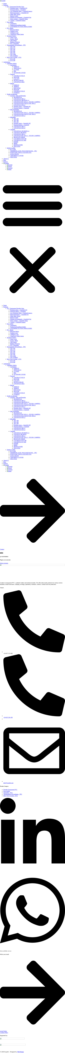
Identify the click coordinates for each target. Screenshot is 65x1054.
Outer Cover (13, 37)
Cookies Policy (4, 1032)
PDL (15, 71)
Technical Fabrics (11, 36)
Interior (12, 83)
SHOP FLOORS (18, 145)
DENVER (16, 77)
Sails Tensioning (14, 109)
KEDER (16, 142)
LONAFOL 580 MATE (20, 132)
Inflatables (13, 117)
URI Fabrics (13, 40)
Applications (6, 62)
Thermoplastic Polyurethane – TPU (16, 45)
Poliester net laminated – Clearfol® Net (20, 17)
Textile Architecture (12, 94)
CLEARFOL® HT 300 (20, 138)
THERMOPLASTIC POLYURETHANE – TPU (23, 151)
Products (5, 5)
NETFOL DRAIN (19, 80)
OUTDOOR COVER (19, 72)
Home (5, 3)
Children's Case (14, 33)
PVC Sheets (10, 28)
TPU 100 (12, 46)
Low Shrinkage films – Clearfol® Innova (21, 11)
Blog (4, 160)
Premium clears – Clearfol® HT (18, 8)
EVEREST (17, 92)
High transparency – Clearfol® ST (19, 13)
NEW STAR (17, 88)
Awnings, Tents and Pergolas (18, 95)
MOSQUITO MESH (19, 137)
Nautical (12, 74)
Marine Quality (14, 16)
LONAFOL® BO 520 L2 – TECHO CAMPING (27, 102)
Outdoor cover (14, 31)
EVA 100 (12, 59)
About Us (6, 158)
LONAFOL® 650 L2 (19, 105)
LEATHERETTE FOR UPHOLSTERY (21, 26)
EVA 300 (12, 60)
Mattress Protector (15, 42)
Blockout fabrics (14, 29)
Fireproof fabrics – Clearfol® (18, 9)
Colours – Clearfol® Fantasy (18, 20)
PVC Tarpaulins (14, 43)
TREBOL (16, 86)
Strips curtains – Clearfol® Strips (19, 19)
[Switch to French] (9, 166)
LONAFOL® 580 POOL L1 (21, 100)
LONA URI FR (14, 154)
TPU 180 (12, 49)
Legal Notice (3, 1031)
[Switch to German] (9, 168)
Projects (5, 161)
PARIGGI (16, 66)
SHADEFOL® (18, 97)
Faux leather (10, 22)
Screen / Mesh (14, 39)
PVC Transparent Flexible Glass (15, 6)
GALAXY (16, 79)
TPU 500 (12, 52)
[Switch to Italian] (9, 169)
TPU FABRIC (14, 56)
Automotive (13, 23)
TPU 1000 (13, 54)
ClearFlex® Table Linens (17, 34)
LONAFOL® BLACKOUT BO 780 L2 (25, 103)
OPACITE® (17, 146)
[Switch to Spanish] (9, 165)
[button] (32, 237)
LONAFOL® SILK (19, 82)
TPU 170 (12, 48)
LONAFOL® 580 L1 (19, 99)
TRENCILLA (17, 68)
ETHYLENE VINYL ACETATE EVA (20, 152)
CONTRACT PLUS (19, 76)
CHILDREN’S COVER (16, 155)
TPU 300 (12, 51)
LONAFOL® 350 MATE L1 (21, 131)
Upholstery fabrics (12, 63)
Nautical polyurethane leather (18, 25)
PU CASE (13, 149)
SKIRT (15, 143)
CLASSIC (16, 69)
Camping (12, 129)
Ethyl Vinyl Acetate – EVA (14, 57)
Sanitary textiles (11, 148)
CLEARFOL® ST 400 (20, 140)
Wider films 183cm (15, 14)
